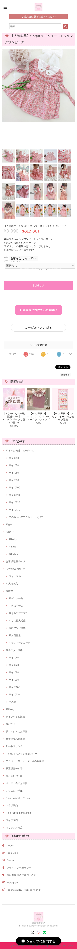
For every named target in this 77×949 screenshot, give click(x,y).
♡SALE (10, 531)
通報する (65, 375)
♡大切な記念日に (15, 568)
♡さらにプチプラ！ (19, 613)
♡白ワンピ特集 (17, 628)
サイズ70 (14, 465)
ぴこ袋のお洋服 (14, 775)
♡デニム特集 (16, 598)
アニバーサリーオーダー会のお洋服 (25, 761)
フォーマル (15, 576)
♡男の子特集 (16, 605)
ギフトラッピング (12, 261)
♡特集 (9, 591)
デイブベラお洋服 (15, 716)
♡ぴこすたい (13, 724)
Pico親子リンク (14, 746)
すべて (12, 354)
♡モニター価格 (14, 650)
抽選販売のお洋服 (15, 738)
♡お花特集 (15, 635)
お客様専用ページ (15, 561)
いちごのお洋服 (14, 790)
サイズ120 (14, 502)
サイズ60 (14, 458)
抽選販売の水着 (14, 768)
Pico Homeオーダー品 (18, 798)
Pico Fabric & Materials (18, 812)
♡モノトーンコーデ (19, 642)
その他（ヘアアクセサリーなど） (26, 517)
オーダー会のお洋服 (16, 783)
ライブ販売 (12, 820)
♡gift (9, 524)
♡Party (10, 709)
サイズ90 (14, 480)
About (10, 845)
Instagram (12, 882)
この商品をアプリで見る (38, 327)
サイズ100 (14, 487)
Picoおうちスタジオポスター (21, 753)
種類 (6, 257)
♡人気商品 (12, 583)
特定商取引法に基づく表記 (21, 874)
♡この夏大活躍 (17, 620)
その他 (12, 701)
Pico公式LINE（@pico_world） (24, 889)
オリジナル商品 (14, 827)
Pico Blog (12, 852)
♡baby (13, 539)
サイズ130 (14, 509)
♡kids (12, 546)
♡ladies (13, 554)
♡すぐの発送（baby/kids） (21, 450)
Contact (11, 860)
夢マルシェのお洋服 (16, 731)
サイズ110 (14, 494)
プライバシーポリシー (19, 867)
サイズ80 (14, 472)
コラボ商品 (12, 805)
